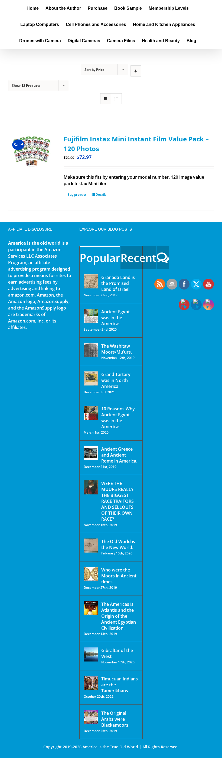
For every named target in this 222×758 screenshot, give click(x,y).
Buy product (76, 194)
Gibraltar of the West (117, 653)
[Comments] (163, 257)
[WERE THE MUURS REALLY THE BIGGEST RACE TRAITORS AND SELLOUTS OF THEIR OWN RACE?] (91, 487)
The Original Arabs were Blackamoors (114, 719)
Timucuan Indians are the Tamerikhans (119, 685)
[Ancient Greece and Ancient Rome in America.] (91, 453)
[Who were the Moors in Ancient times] (91, 574)
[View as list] (116, 99)
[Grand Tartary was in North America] (91, 378)
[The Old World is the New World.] (91, 545)
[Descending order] (135, 71)
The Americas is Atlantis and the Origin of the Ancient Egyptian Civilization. (118, 616)
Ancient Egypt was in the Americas (115, 318)
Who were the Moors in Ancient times (118, 576)
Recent (138, 257)
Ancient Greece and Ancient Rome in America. (119, 455)
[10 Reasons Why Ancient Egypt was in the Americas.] (91, 413)
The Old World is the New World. (118, 544)
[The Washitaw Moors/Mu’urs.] (91, 350)
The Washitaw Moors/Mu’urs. (116, 349)
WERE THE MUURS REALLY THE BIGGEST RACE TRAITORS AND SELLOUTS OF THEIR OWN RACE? (117, 501)
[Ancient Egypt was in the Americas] (91, 316)
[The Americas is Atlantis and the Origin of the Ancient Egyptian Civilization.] (91, 608)
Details (101, 194)
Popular (100, 257)
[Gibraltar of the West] (91, 654)
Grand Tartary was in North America (115, 380)
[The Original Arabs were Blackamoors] (91, 717)
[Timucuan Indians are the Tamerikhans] (91, 683)
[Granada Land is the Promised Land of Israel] (91, 281)
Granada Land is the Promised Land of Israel (118, 283)
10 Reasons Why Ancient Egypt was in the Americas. (118, 418)
